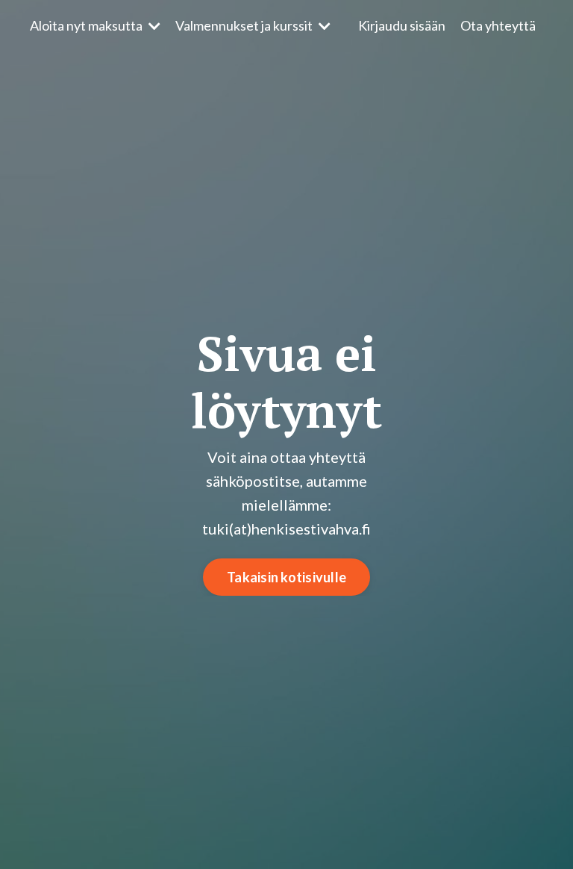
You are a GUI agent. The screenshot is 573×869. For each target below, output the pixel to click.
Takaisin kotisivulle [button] (286, 577)
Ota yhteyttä (498, 25)
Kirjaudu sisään (401, 25)
